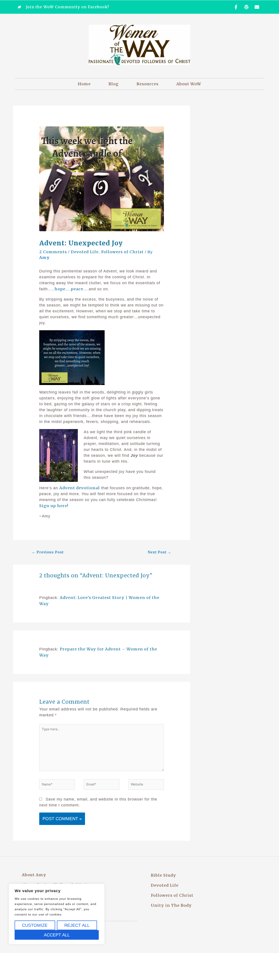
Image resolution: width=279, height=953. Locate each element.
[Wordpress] (246, 7)
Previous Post (48, 552)
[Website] (146, 785)
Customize (35, 925)
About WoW (188, 83)
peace (77, 288)
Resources (147, 83)
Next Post (159, 552)
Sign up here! (53, 505)
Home (84, 83)
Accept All (57, 934)
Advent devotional (79, 487)
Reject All (77, 925)
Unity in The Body (171, 905)
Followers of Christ (122, 251)
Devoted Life (85, 251)
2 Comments (53, 251)
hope (59, 288)
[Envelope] (257, 7)
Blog (114, 83)
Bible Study (163, 875)
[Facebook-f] (236, 7)
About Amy (34, 874)
